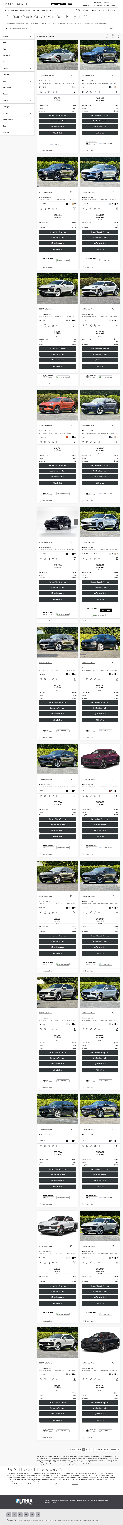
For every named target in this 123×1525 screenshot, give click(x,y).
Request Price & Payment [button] (57, 115)
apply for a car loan (105, 1479)
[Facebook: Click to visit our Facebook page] (76, 10)
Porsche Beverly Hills (45, 23)
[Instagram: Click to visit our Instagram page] (79, 10)
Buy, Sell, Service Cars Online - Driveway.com (93, 1500)
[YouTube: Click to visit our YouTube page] (21, 1515)
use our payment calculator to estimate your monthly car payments (24, 1481)
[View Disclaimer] (56, 92)
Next (99, 1449)
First (73, 1449)
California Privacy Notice (50, 1502)
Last (105, 1449)
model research (86, 23)
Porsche (27, 23)
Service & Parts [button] (35, 10)
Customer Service (54, 1500)
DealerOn (30, 1520)
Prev (79, 1449)
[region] (57, 108)
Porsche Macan (32, 1477)
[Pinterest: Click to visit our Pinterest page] (26, 1515)
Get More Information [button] (57, 120)
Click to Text (57, 132)
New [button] (16, 10)
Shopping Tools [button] (44, 10)
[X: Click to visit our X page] (15, 1515)
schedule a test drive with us (92, 1479)
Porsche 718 (43, 1477)
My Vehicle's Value (57, 126)
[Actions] (74, 75)
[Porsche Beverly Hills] (61, 5)
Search (111, 28)
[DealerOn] (12, 1520)
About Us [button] (52, 10)
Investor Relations (64, 1500)
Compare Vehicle (47, 150)
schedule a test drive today (99, 23)
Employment (72, 1500)
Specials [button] (28, 10)
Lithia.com (46, 1500)
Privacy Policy (41, 1520)
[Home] (6, 10)
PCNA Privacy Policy (50, 1520)
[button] (76, 55)
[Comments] (74, 92)
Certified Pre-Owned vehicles (63, 1477)
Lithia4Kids (79, 1500)
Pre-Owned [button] (22, 10)
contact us (75, 1484)
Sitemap (35, 1520)
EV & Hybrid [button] (11, 10)
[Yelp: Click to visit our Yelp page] (38, 1515)
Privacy (107, 1500)
